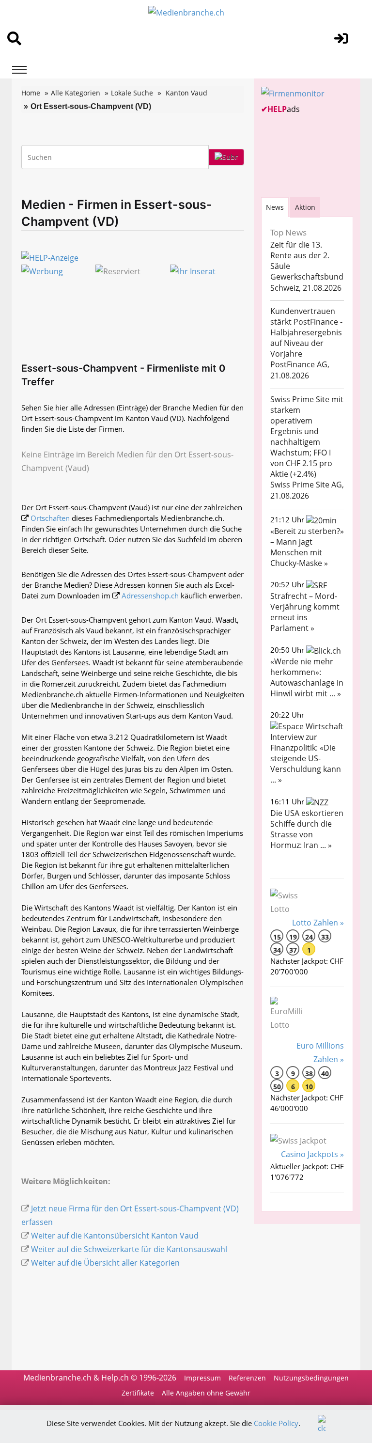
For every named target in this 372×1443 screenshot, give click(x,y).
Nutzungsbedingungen (311, 1377)
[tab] (275, 207)
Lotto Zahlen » (318, 922)
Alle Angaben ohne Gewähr (206, 1392)
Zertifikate (138, 1392)
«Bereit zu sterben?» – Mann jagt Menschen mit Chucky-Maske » (307, 547)
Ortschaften (50, 518)
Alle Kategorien (75, 92)
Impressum (202, 1377)
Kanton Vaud (186, 92)
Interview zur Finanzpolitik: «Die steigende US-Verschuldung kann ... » (305, 758)
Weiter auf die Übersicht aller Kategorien (105, 1262)
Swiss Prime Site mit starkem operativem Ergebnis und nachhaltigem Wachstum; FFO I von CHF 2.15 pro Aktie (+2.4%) (306, 436)
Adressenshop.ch (150, 595)
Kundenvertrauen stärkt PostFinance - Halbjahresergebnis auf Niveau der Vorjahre (306, 332)
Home (30, 92)
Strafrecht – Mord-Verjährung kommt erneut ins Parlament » (305, 612)
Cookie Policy (276, 1423)
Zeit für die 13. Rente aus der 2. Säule (299, 255)
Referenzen (247, 1377)
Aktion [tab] (305, 207)
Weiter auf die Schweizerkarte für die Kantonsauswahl (129, 1249)
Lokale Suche (132, 92)
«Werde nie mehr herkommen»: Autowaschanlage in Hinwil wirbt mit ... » (306, 677)
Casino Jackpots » (312, 1154)
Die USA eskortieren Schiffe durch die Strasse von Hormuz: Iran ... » (306, 829)
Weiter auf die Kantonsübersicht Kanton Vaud (115, 1235)
